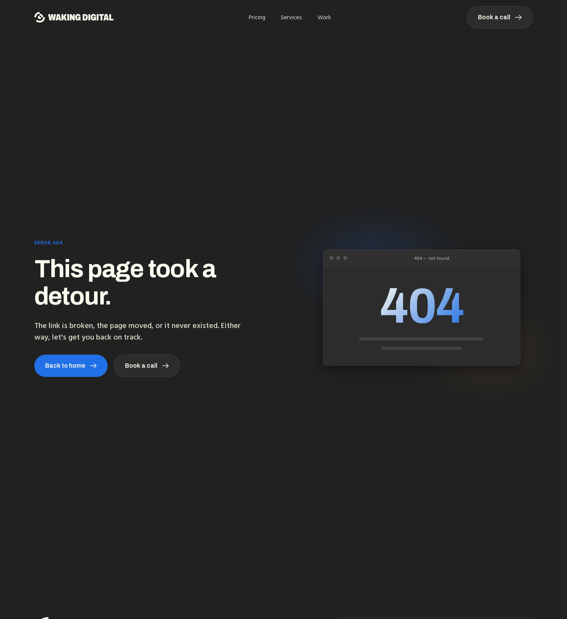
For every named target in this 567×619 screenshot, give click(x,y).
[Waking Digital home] (74, 17)
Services (291, 17)
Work (324, 17)
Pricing (257, 17)
